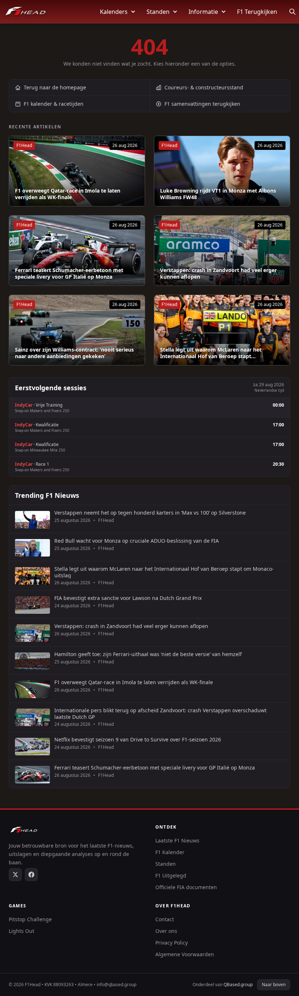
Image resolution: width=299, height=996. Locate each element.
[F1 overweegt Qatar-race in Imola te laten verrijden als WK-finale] (77, 171)
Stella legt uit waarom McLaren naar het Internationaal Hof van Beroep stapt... (210, 352)
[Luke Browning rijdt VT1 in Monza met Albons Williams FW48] (222, 171)
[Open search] (292, 11)
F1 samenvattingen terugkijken (202, 103)
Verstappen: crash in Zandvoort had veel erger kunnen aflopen (218, 273)
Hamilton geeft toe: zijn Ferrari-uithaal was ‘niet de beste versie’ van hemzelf (148, 654)
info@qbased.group (116, 984)
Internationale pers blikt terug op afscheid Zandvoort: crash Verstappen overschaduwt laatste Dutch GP (160, 713)
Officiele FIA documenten (186, 887)
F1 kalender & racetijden (54, 103)
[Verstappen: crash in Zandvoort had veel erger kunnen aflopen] (222, 251)
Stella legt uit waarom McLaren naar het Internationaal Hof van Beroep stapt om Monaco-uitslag (164, 572)
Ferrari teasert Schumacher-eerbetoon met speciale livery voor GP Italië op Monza (69, 273)
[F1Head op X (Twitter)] (15, 874)
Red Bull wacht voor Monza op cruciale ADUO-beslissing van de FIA (136, 541)
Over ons (166, 930)
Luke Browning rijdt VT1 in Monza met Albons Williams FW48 (218, 193)
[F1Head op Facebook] (31, 874)
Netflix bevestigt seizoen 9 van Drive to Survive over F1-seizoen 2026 (137, 739)
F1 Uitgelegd (170, 875)
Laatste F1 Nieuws (177, 840)
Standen (158, 12)
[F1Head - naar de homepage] (25, 11)
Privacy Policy (171, 942)
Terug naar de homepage (55, 87)
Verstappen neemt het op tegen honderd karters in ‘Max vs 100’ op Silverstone (150, 512)
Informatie (203, 12)
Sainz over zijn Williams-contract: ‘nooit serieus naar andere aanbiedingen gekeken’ (74, 352)
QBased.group (238, 984)
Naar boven (274, 984)
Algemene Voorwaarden (184, 954)
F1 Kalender (170, 852)
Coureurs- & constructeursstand (203, 87)
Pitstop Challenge (30, 919)
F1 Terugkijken (257, 12)
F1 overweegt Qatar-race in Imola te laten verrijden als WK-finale (67, 193)
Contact (164, 919)
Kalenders (114, 12)
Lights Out (21, 930)
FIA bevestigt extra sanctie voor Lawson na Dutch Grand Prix (128, 598)
